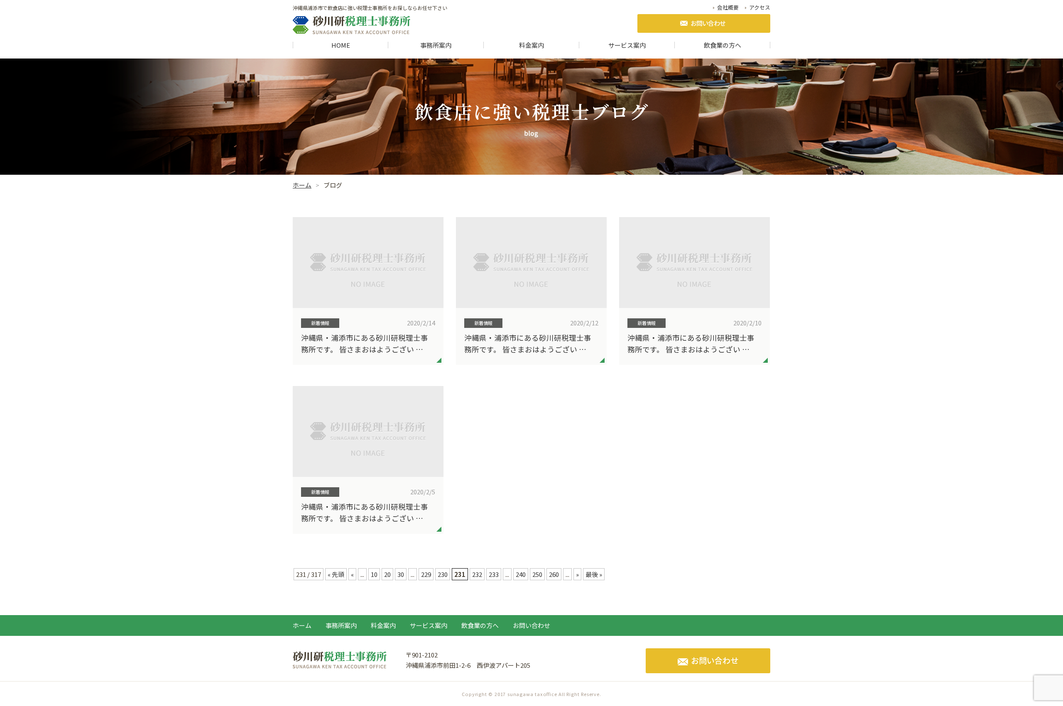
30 (400, 574)
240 (521, 574)
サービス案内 (627, 45)
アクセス (759, 7)
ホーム (302, 625)
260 (554, 574)
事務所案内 (435, 45)
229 (426, 574)
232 (477, 574)
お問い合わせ (708, 23)
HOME (340, 45)
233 (494, 574)
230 (443, 574)
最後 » (593, 574)
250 (537, 574)
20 (387, 574)
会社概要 (728, 7)
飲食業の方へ (722, 45)
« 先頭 (336, 574)
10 (374, 574)
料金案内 (531, 45)
